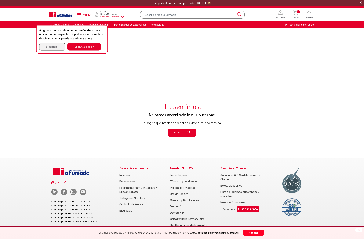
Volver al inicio (182, 132)
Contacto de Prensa (131, 204)
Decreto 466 (177, 212)
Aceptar (253, 232)
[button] (280, 14)
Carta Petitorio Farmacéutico (187, 218)
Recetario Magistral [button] (98, 24)
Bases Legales (178, 175)
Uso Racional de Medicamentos (189, 225)
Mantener (52, 46)
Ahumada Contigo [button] (59, 24)
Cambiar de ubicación (109, 17)
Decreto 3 (176, 206)
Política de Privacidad (182, 187)
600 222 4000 (249, 209)
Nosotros (124, 175)
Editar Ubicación (84, 46)
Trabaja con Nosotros (132, 198)
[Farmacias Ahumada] (60, 14)
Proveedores (127, 181)
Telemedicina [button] (157, 24)
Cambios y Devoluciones (184, 200)
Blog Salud (125, 210)
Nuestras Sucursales (232, 202)
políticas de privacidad (211, 232)
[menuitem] (299, 24)
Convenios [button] (78, 24)
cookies (234, 232)
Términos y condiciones (184, 181)
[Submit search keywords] (239, 14)
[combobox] (192, 15)
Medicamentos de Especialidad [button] (130, 24)
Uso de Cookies (179, 194)
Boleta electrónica (231, 185)
